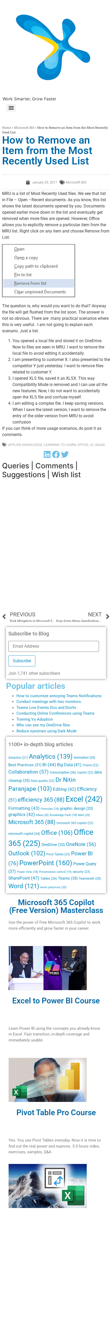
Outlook (26, 853)
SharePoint (23, 878)
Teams (68, 878)
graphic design (76, 808)
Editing (64, 789)
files (66, 725)
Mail (84, 815)
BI (49, 764)
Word (23, 886)
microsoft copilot (24, 834)
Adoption (18, 757)
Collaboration (28, 772)
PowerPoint (45, 863)
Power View (27, 872)
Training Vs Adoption (34, 719)
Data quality (42, 781)
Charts (90, 765)
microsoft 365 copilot (75, 823)
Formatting (24, 808)
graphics (21, 814)
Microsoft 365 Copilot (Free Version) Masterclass (56, 906)
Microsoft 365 (24, 127)
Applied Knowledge (25, 445)
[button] (47, 454)
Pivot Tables (58, 854)
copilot (85, 772)
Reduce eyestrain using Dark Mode (46, 731)
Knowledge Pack (63, 815)
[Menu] (11, 108)
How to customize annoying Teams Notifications (59, 696)
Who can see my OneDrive (39, 725)
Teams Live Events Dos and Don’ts (46, 707)
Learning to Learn (60, 445)
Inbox (42, 815)
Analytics (51, 756)
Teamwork (90, 878)
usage (100, 445)
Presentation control (55, 872)
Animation (84, 757)
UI (91, 445)
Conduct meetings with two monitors (48, 701)
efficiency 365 (41, 799)
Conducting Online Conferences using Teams (55, 713)
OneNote (81, 844)
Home (6, 127)
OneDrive (53, 844)
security (81, 872)
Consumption (63, 772)
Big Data (69, 764)
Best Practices (24, 765)
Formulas (50, 809)
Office (82, 445)
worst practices (53, 887)
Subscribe (22, 660)
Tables (48, 878)
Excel (84, 799)
